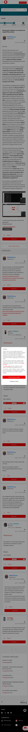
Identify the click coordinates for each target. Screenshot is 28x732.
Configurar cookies (14, 381)
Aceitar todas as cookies (14, 377)
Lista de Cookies (7, 366)
